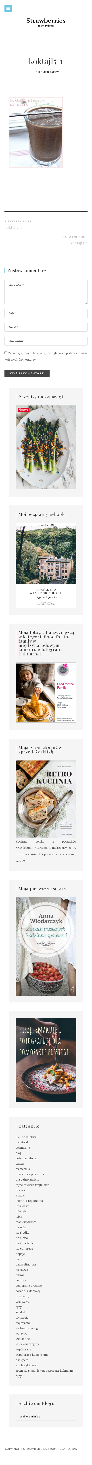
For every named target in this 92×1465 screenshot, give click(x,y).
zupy (19, 1376)
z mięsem (22, 1360)
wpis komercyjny (27, 1344)
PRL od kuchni (26, 1137)
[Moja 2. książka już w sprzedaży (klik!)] (46, 799)
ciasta (20, 1164)
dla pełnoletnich (27, 1180)
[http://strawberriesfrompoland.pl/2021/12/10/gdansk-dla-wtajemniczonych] (46, 565)
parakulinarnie (26, 1265)
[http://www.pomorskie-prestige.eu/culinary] (46, 1060)
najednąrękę (24, 1249)
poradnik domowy (28, 1291)
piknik (20, 1275)
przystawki (23, 1302)
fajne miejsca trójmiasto (32, 1185)
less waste (22, 1206)
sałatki (20, 1312)
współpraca (23, 1350)
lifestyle (21, 1212)
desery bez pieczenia (30, 1174)
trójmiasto (23, 1323)
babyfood (22, 1143)
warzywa (21, 1334)
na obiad (21, 1227)
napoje (20, 1254)
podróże (21, 1281)
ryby (19, 1307)
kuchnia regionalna (29, 1201)
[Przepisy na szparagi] (46, 447)
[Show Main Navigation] (8, 8)
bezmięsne (23, 1148)
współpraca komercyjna (32, 1355)
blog (18, 1153)
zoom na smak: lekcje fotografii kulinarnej (45, 1371)
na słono (22, 1238)
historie (21, 1190)
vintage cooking (27, 1328)
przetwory (22, 1296)
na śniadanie (25, 1243)
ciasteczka (23, 1169)
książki (20, 1196)
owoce (20, 1259)
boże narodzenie (27, 1158)
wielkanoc (23, 1339)
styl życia (22, 1318)
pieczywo (22, 1270)
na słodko (22, 1233)
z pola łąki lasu (26, 1365)
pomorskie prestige (29, 1286)
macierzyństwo (26, 1222)
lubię (19, 1217)
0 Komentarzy (47, 72)
